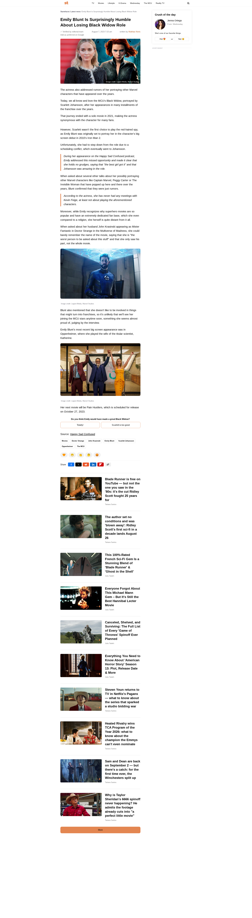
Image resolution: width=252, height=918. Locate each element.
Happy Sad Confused (82, 434)
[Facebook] (71, 464)
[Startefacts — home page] (66, 3)
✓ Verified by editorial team (71, 32)
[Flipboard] (100, 464)
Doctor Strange (78, 441)
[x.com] (78, 464)
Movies (101, 3)
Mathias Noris (134, 32)
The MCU (148, 3)
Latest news (75, 11)
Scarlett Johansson (126, 441)
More (100, 830)
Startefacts (64, 11)
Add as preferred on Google (72, 35)
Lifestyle (111, 3)
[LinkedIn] (93, 464)
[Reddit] (86, 464)
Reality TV (160, 3)
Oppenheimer (67, 446)
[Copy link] (108, 464)
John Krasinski (94, 441)
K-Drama (122, 3)
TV (93, 3)
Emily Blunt (109, 441)
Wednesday (135, 3)
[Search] (188, 3)
